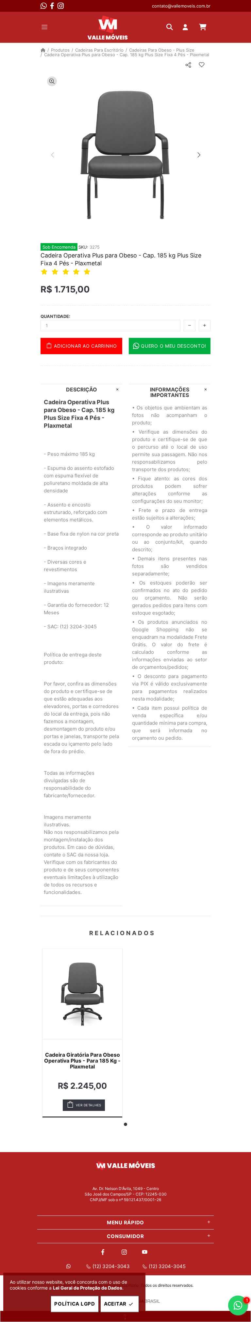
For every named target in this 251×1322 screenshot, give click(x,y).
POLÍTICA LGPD (74, 1304)
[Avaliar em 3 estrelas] (66, 271)
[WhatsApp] (44, 5)
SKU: (83, 247)
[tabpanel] (82, 1033)
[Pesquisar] (171, 27)
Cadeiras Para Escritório (99, 50)
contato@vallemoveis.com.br (181, 5)
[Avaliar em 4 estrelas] (77, 271)
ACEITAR (115, 1304)
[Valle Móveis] (107, 27)
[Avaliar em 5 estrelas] (87, 271)
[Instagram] (61, 5)
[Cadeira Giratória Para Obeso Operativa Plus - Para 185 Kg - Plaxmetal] (82, 994)
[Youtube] (146, 1252)
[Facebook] (52, 6)
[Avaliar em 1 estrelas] (45, 271)
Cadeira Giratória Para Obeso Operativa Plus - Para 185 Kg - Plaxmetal (82, 1060)
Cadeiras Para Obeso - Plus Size (161, 50)
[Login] (187, 27)
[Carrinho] (202, 27)
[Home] (43, 50)
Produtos (60, 50)
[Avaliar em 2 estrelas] (55, 271)
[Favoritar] (201, 65)
